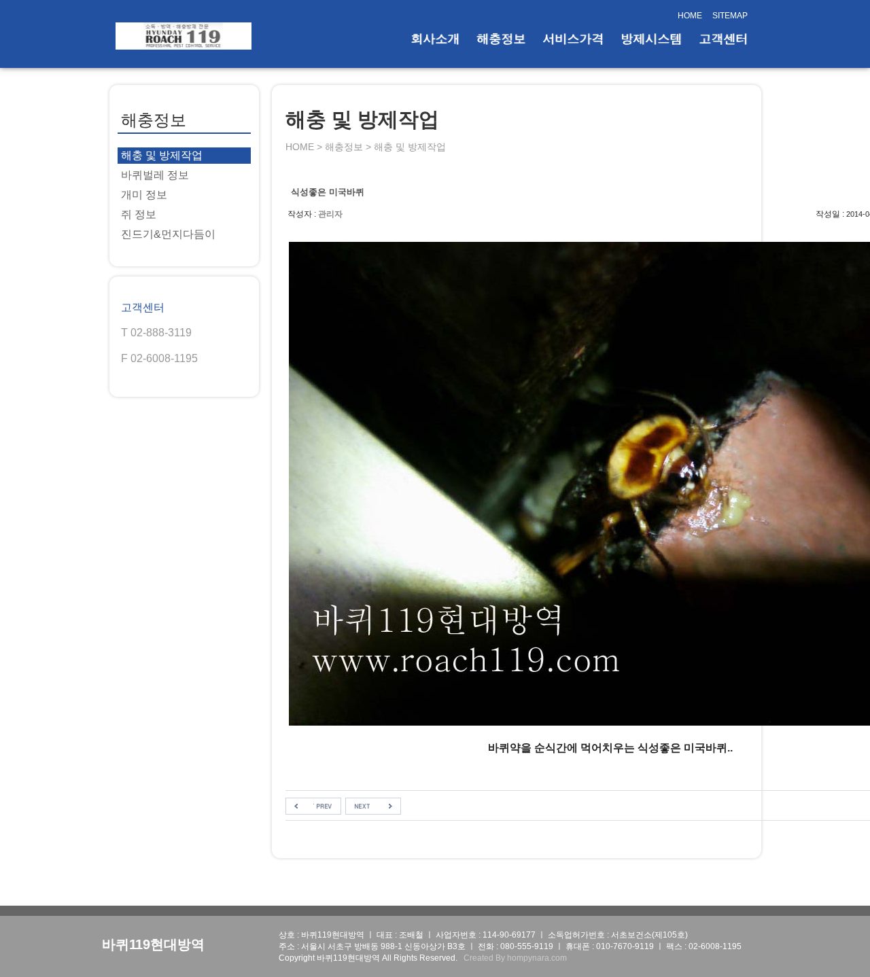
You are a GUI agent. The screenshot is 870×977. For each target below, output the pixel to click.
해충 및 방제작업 (162, 155)
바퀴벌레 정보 (155, 175)
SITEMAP (730, 15)
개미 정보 (144, 194)
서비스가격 (573, 39)
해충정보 (500, 39)
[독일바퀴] (373, 806)
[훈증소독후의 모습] (313, 806)
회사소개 (435, 39)
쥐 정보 (138, 214)
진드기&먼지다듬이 (168, 234)
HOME (690, 15)
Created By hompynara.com (515, 958)
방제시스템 (651, 39)
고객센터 (723, 39)
